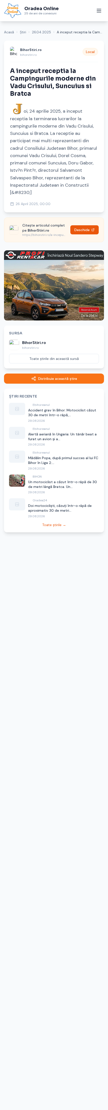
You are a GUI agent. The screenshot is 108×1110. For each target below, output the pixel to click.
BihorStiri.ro (31, 49)
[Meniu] (99, 11)
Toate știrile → (54, 525)
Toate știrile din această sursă (54, 358)
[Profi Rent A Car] (54, 285)
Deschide (82, 230)
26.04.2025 (41, 32)
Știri (23, 32)
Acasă (9, 32)
